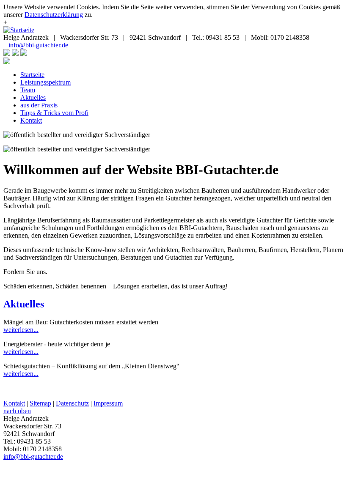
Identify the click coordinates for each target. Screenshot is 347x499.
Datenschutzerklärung (54, 14)
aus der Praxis (39, 105)
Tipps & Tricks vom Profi (54, 112)
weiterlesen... (21, 329)
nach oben (17, 410)
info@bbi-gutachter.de (38, 45)
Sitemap (40, 403)
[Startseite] (18, 29)
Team (27, 89)
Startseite (32, 74)
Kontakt (31, 120)
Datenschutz (72, 403)
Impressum (108, 403)
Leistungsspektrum (45, 82)
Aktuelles (33, 97)
